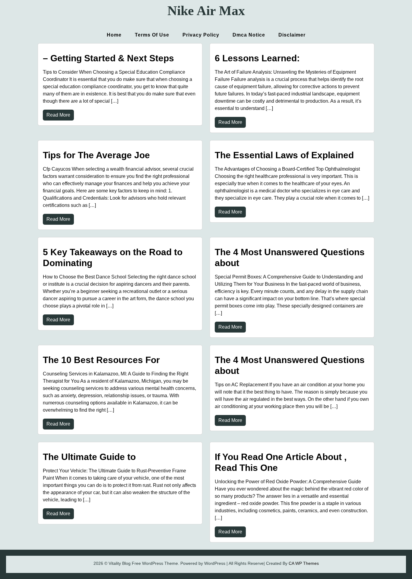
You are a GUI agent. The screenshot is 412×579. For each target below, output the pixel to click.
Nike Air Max (206, 10)
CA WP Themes (304, 563)
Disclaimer (292, 34)
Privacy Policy (200, 34)
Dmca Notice (249, 34)
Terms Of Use (152, 34)
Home (114, 34)
